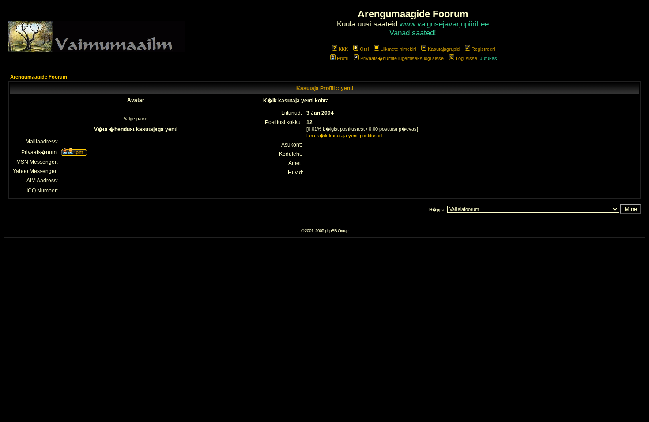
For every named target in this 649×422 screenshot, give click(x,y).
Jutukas (488, 58)
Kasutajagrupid (444, 49)
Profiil (342, 58)
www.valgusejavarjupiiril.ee (444, 24)
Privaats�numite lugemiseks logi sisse (402, 58)
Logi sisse (466, 58)
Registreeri (483, 49)
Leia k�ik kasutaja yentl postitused (344, 135)
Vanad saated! (412, 33)
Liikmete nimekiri (398, 49)
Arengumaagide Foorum (38, 76)
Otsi (364, 49)
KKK (343, 49)
